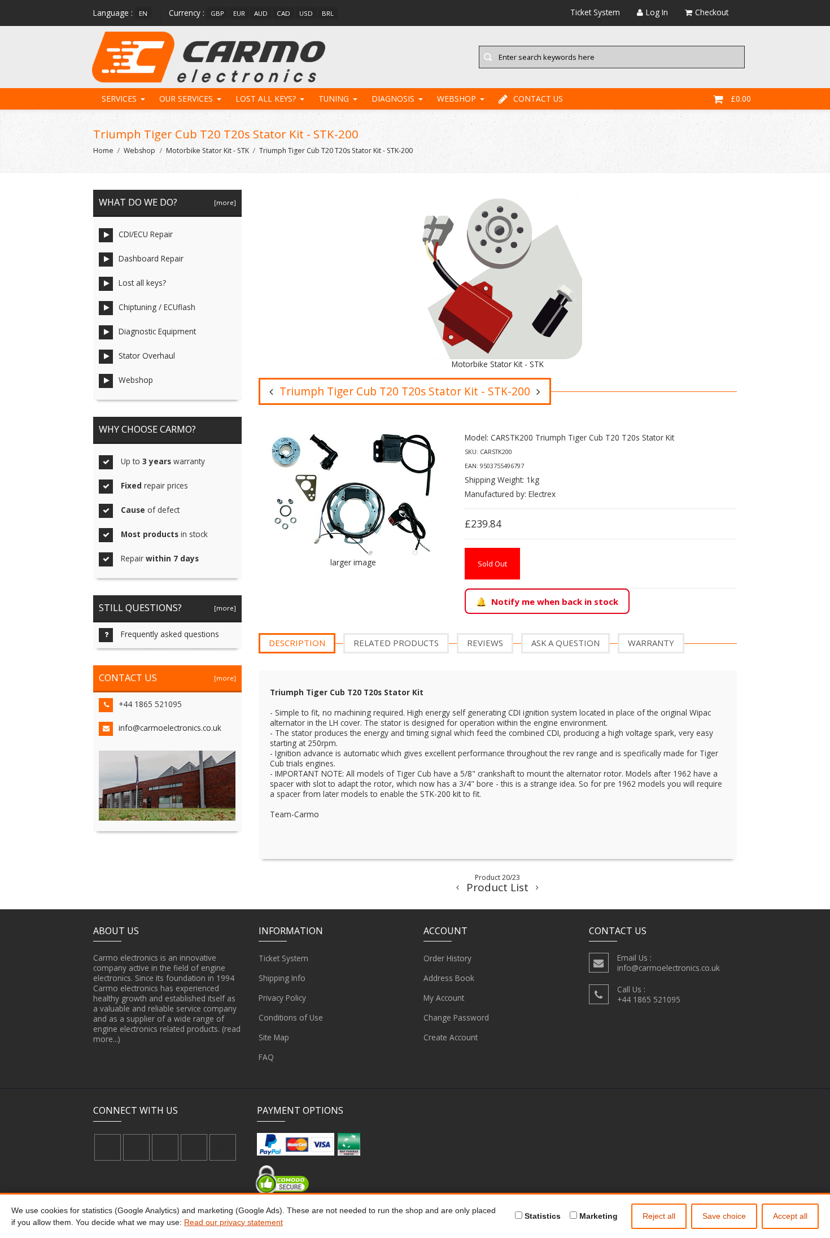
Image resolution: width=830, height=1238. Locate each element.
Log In (657, 12)
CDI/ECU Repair (146, 234)
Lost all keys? (265, 98)
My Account (443, 997)
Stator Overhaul (147, 355)
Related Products (396, 642)
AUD (261, 13)
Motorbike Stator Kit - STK (207, 150)
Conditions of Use (291, 1017)
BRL (328, 13)
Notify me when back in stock (554, 601)
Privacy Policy (282, 997)
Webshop (456, 98)
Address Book (448, 978)
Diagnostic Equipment (157, 331)
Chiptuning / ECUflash (157, 307)
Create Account (450, 1037)
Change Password (456, 1017)
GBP (217, 13)
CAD (283, 13)
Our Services (186, 98)
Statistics (541, 1215)
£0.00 (741, 98)
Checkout (711, 12)
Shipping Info (282, 978)
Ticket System (283, 958)
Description (297, 642)
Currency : (186, 12)
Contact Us (538, 98)
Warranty (651, 642)
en (143, 13)
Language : (113, 12)
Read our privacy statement (233, 1222)
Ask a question (565, 642)
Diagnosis (393, 98)
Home (103, 150)
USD (306, 13)
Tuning (333, 98)
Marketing (597, 1215)
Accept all (790, 1215)
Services (119, 98)
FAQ (266, 1057)
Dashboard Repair (151, 258)
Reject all (659, 1215)
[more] (223, 202)
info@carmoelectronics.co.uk (170, 727)
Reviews (485, 642)
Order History (447, 958)
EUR (239, 13)
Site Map (274, 1037)
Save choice (724, 1215)
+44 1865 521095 (150, 704)
